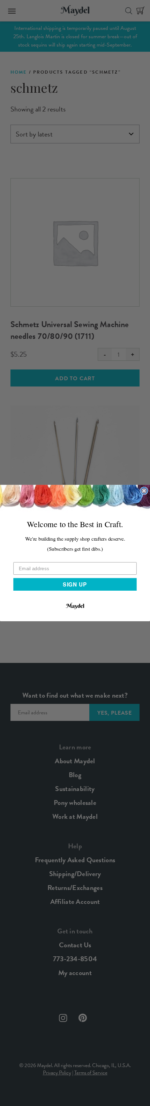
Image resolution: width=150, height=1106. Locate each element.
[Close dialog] (144, 491)
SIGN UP (75, 584)
